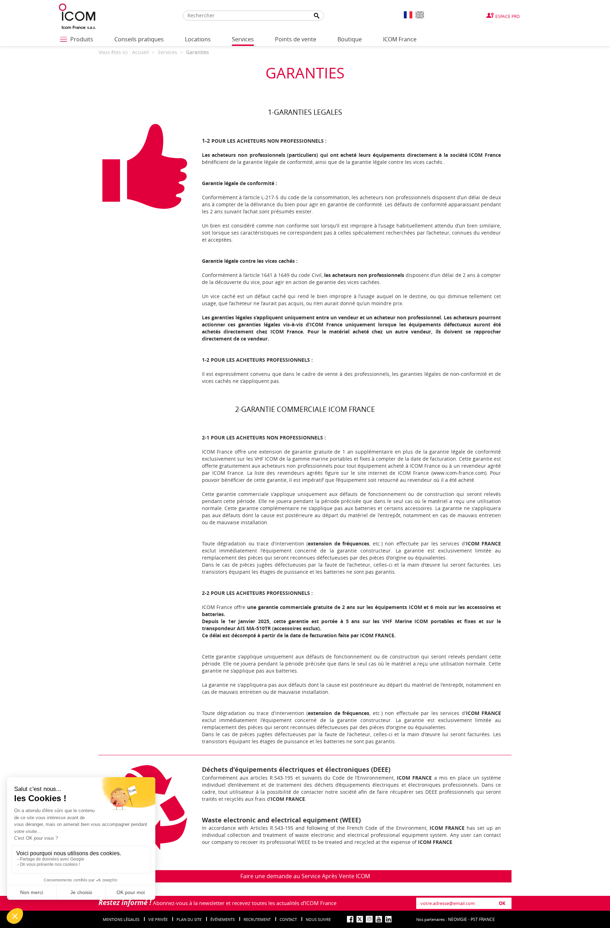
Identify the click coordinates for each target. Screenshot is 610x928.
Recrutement (257, 919)
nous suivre (318, 919)
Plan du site (189, 919)
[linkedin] (388, 919)
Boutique (349, 39)
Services (243, 39)
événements (222, 919)
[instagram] (369, 919)
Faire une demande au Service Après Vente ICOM (305, 876)
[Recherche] (316, 16)
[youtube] (378, 919)
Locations (198, 39)
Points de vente (295, 39)
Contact (288, 919)
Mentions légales (121, 919)
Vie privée (158, 919)
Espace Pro (507, 16)
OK (502, 903)
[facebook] (350, 919)
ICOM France (400, 39)
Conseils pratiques (139, 39)
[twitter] (359, 919)
